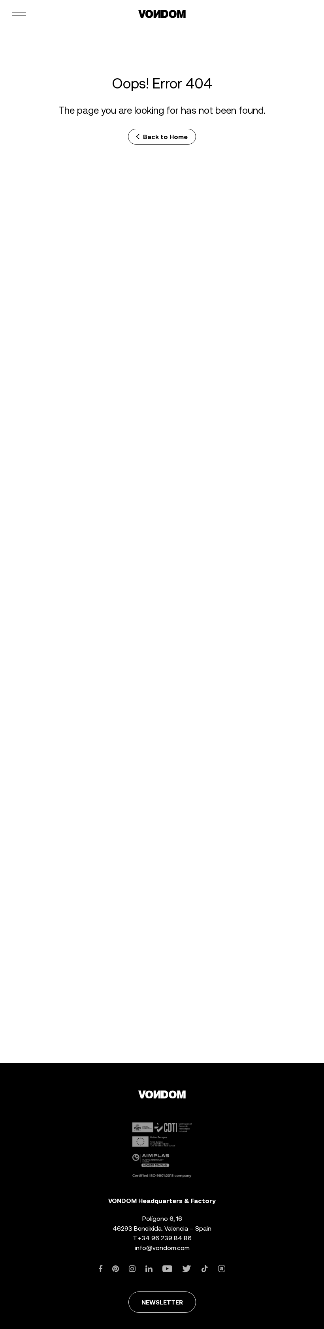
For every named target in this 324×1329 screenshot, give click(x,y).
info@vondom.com (162, 1247)
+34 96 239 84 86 (165, 1238)
